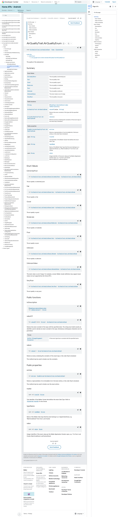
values (51, 117)
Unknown (29, 91)
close (115, 6)
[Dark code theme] (80, 47)
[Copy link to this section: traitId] (32, 389)
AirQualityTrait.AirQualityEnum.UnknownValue (45, 269)
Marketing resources (64, 476)
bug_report (110, 6)
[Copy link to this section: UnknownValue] (39, 263)
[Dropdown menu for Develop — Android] (14, 10)
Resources (35, 2)
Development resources (65, 481)
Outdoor (51, 492)
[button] (10, 21)
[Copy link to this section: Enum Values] (39, 166)
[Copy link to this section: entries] (33, 370)
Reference (21, 10)
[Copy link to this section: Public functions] (42, 298)
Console (107, 2)
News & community (46, 2)
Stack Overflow (78, 477)
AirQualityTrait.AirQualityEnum (40, 49)
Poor (28, 88)
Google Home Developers (33, 18)
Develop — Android (7, 10)
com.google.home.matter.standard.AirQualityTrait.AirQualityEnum (48, 57)
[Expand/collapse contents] (36, 22)
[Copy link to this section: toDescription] (38, 302)
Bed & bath (52, 489)
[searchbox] (11, 15)
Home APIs (43, 18)
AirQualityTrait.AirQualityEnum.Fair (42, 192)
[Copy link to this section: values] (33, 345)
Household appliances (52, 482)
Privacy (30, 513)
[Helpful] (78, 18)
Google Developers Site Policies (64, 456)
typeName (52, 144)
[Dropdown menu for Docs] (59, 2)
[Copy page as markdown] (68, 43)
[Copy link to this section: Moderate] (35, 217)
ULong (32, 153)
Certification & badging (66, 472)
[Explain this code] (78, 47)
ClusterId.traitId (32, 401)
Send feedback (75, 23)
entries (51, 129)
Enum (53, 49)
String (29, 105)
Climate (51, 473)
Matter (25, 470)
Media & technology (54, 478)
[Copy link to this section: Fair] (31, 186)
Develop (26, 2)
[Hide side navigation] (19, 514)
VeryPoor (30, 97)
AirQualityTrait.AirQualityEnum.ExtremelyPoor (45, 176)
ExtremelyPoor (31, 76)
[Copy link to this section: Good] (32, 202)
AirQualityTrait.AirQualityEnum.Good (42, 207)
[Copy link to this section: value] (32, 424)
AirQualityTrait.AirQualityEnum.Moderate (44, 223)
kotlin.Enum (32, 56)
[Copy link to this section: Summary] (36, 68)
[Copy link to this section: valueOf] (34, 316)
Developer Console (79, 470)
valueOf (51, 109)
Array (29, 117)
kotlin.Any (29, 54)
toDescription (53, 106)
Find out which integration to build (29, 498)
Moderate (30, 85)
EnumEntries (31, 129)
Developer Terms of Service (66, 490)
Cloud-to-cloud (28, 484)
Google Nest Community (77, 481)
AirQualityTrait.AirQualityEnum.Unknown (43, 253)
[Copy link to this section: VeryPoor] (35, 281)
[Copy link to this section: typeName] (36, 406)
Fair (28, 79)
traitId (51, 137)
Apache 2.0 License (42, 456)
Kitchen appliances (54, 486)
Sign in (114, 2)
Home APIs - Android (11, 7)
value (51, 153)
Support (28, 10)
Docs (56, 2)
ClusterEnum (59, 49)
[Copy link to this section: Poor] (31, 233)
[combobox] (82, 1)
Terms (25, 513)
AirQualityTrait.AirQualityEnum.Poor (42, 238)
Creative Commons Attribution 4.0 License (67, 454)
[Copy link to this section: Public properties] (43, 365)
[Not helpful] (80, 18)
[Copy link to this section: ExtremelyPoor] (39, 171)
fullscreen (113, 6)
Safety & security (53, 475)
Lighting (51, 470)
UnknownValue (31, 94)
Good (28, 82)
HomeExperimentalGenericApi (59, 105)
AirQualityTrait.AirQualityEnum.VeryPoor (44, 286)
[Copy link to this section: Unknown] (35, 248)
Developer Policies (67, 494)
